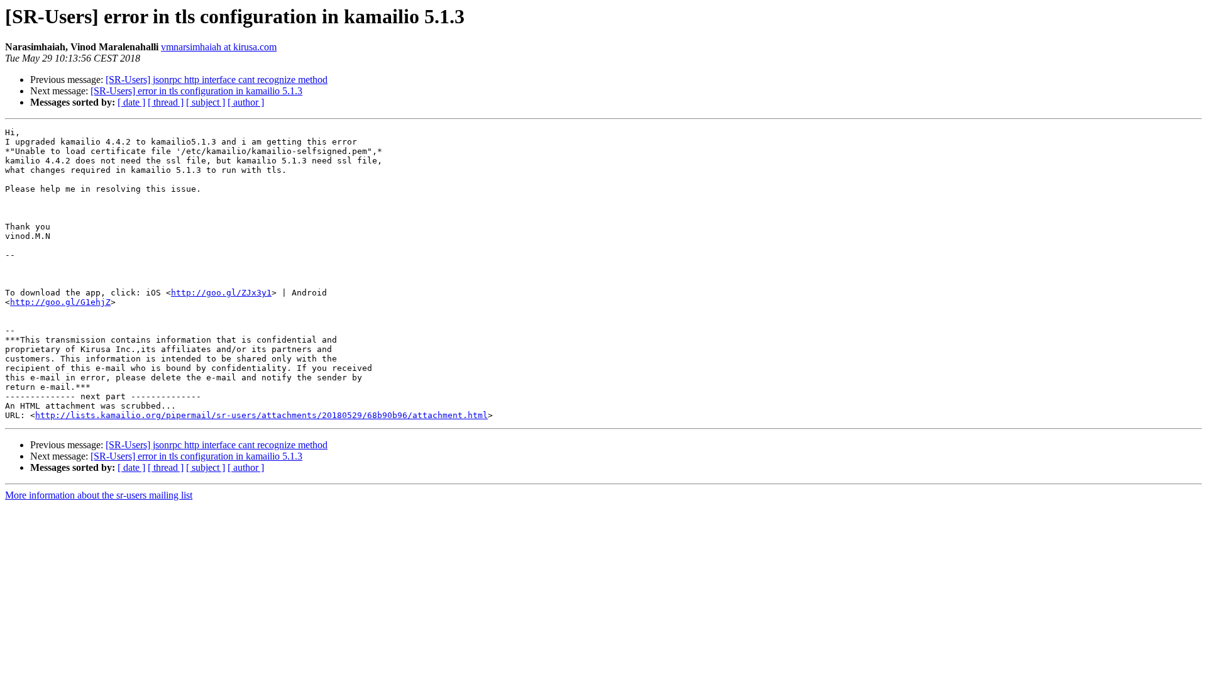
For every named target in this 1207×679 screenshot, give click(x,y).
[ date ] (131, 102)
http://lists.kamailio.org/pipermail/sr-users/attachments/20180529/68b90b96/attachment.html (261, 415)
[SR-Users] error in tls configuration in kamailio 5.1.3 (196, 91)
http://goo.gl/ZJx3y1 (221, 292)
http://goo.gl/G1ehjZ (60, 302)
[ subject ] (205, 102)
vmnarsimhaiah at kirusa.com (219, 46)
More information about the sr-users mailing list (98, 495)
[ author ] (246, 102)
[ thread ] (166, 102)
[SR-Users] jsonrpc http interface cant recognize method (217, 79)
